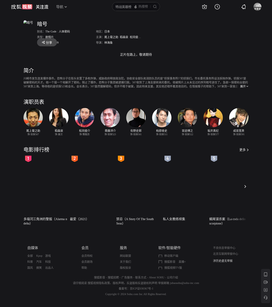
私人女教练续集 (174, 219)
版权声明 (118, 283)
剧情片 (49, 37)
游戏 (48, 255)
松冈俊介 (135, 37)
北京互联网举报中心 (225, 253)
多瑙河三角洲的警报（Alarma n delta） (45, 221)
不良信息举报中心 (224, 247)
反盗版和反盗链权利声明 (142, 283)
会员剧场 (87, 261)
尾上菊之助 (111, 37)
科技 (48, 261)
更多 (242, 150)
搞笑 (39, 267)
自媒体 (32, 248)
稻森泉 (124, 37)
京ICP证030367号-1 (141, 288)
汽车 (39, 261)
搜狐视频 (22, 6)
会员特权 (87, 255)
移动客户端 (171, 255)
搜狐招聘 (113, 277)
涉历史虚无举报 (223, 260)
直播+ (182, 261)
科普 (30, 261)
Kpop (39, 255)
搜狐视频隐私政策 (99, 283)
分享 (49, 42)
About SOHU (156, 277)
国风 (30, 267)
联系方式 (140, 277)
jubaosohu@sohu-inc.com (184, 283)
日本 (107, 31)
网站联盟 (125, 255)
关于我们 (125, 261)
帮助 (84, 267)
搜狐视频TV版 (173, 267)
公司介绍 (172, 277)
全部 (30, 255)
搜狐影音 (169, 261)
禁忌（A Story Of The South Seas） (135, 221)
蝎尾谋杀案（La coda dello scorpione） (227, 221)
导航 (59, 7)
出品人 (49, 267)
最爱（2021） (79, 219)
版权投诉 (125, 267)
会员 (85, 248)
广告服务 (127, 277)
